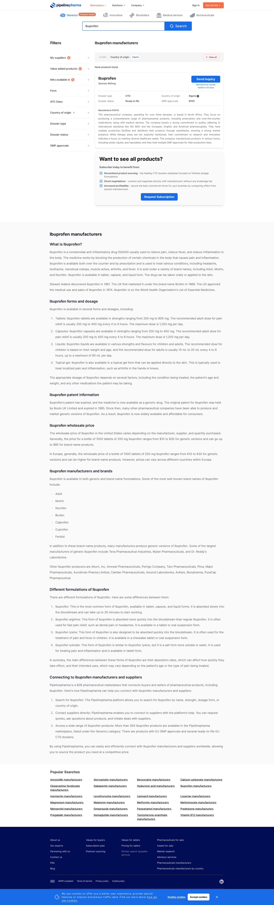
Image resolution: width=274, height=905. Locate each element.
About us (55, 840)
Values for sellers (130, 840)
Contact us (56, 857)
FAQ (52, 862)
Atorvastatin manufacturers (111, 779)
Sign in (196, 5)
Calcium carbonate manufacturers (201, 779)
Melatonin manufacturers (109, 802)
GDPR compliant (65, 881)
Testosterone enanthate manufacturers (152, 817)
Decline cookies (176, 897)
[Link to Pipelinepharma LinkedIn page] (221, 881)
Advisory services (166, 857)
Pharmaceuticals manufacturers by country (180, 868)
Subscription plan (95, 845)
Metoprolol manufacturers (66, 808)
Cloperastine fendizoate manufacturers (65, 787)
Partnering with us (60, 851)
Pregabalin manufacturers (66, 815)
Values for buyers (95, 840)
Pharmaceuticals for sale (170, 840)
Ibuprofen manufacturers (195, 785)
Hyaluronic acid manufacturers (156, 785)
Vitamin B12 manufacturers (197, 815)
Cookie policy (118, 881)
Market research (166, 851)
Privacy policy (102, 881)
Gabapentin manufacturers (110, 785)
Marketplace (97, 5)
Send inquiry (206, 79)
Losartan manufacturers (195, 796)
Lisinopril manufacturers (152, 796)
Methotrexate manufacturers (198, 802)
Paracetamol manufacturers (154, 808)
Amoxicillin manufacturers (66, 779)
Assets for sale (165, 845)
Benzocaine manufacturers (153, 779)
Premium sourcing (95, 851)
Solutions (117, 5)
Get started (212, 5)
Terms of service (84, 881)
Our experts (56, 845)
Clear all (213, 57)
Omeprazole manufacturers (111, 808)
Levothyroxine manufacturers (112, 796)
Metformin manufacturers (153, 802)
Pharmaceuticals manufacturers (174, 862)
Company (136, 5)
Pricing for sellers (130, 845)
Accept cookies (198, 897)
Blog (52, 868)
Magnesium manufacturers (66, 802)
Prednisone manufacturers (196, 808)
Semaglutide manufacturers (111, 815)
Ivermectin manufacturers (66, 796)
